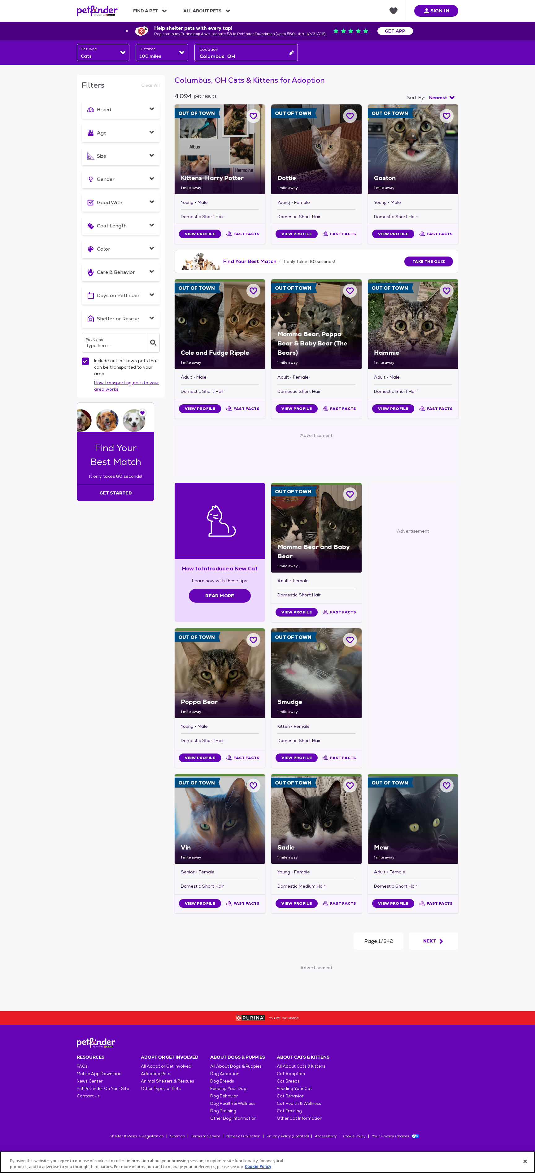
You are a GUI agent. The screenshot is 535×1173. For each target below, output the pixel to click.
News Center (89, 1081)
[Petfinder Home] (97, 11)
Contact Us (88, 1096)
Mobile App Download (99, 1073)
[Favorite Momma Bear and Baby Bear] (350, 494)
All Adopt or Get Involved (166, 1066)
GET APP (395, 31)
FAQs (82, 1066)
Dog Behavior (224, 1096)
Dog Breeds (222, 1081)
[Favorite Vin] (253, 785)
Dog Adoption (224, 1073)
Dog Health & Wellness (232, 1103)
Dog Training (223, 1111)
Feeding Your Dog (228, 1088)
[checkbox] (85, 361)
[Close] (525, 1161)
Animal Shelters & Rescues (167, 1081)
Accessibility (326, 1136)
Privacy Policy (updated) (288, 1136)
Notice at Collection (243, 1136)
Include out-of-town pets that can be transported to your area (126, 367)
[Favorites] (393, 11)
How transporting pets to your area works (126, 386)
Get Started (115, 493)
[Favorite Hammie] (446, 291)
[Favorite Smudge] (350, 640)
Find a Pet (145, 11)
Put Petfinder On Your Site (103, 1088)
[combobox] (103, 52)
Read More (219, 596)
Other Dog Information (233, 1118)
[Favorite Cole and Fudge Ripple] (253, 291)
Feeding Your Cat (294, 1088)
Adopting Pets (155, 1073)
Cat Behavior (290, 1096)
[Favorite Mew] (446, 785)
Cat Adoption (291, 1073)
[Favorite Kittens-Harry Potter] (253, 116)
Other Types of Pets (161, 1088)
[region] (267, 1162)
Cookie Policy (354, 1136)
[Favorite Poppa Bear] (253, 640)
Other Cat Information (299, 1118)
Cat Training (289, 1111)
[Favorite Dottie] (350, 116)
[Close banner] (127, 31)
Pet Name (94, 339)
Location (209, 49)
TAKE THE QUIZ (428, 261)
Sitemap (177, 1136)
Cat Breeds (288, 1081)
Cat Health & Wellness (299, 1103)
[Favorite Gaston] (446, 116)
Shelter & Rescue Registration (137, 1136)
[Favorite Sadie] (350, 785)
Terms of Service (205, 1136)
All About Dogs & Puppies (236, 1066)
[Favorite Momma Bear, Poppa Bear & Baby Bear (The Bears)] (350, 291)
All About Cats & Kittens (301, 1066)
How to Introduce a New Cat (220, 568)
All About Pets (202, 11)
